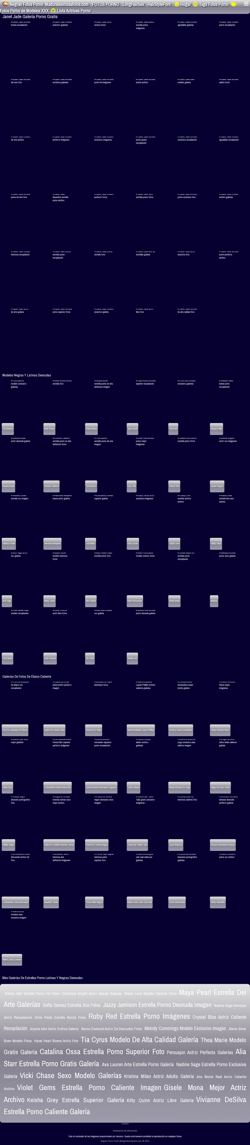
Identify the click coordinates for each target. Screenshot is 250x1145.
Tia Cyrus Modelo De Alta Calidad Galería (139, 1039)
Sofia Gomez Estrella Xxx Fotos (72, 1005)
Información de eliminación (125, 1130)
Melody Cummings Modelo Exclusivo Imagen (185, 1028)
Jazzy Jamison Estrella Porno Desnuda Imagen (157, 1004)
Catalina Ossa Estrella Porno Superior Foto (102, 1051)
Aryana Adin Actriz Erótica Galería (54, 1028)
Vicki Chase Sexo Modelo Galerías (71, 1075)
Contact (125, 1123)
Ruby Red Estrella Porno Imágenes (139, 1016)
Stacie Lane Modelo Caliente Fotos (150, 993)
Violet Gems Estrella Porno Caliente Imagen (89, 1087)
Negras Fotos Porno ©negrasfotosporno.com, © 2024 (125, 1141)
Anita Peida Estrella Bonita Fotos (60, 1017)
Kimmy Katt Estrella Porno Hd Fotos (32, 993)
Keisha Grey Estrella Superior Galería (75, 1100)
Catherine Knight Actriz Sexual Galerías (92, 993)
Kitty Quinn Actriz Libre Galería (160, 1100)
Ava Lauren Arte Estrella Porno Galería (138, 1064)
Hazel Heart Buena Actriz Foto (56, 1040)
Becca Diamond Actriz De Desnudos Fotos (111, 1028)
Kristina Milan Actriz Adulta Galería (159, 1076)
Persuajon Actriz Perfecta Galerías (200, 1052)
